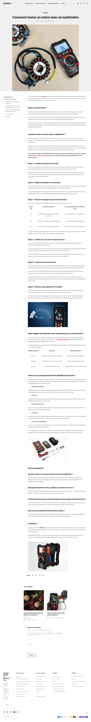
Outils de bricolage (40, 3)
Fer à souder (39, 684)
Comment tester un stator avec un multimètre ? (13, 102)
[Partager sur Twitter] (36, 575)
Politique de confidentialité (48, 633)
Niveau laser (39, 678)
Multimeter (46, 12)
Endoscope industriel (41, 676)
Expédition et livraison (58, 684)
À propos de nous (57, 676)
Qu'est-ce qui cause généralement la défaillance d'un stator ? (13, 110)
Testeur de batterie (20, 694)
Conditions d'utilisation (58, 689)
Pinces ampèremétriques (22, 678)
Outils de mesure (29, 3)
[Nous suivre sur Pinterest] (11, 712)
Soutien (63, 3)
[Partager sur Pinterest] (39, 575)
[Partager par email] (43, 575)
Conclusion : (8, 116)
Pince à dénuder (40, 689)
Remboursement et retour (59, 686)
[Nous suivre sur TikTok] (18, 712)
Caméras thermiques (41, 696)
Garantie (74, 678)
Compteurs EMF (40, 681)
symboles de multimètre (63, 339)
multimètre (43, 96)
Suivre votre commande (77, 676)
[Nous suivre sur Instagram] (7, 712)
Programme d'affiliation (77, 686)
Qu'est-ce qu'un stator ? (11, 99)
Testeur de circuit (20, 689)
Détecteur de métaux (41, 686)
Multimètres (19, 676)
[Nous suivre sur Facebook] (4, 712)
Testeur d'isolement (20, 696)
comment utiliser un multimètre (35, 155)
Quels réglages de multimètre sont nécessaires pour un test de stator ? (13, 106)
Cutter (37, 694)
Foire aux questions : (10, 113)
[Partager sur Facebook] (33, 575)
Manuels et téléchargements (78, 681)
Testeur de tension (20, 686)
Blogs (54, 681)
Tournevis (38, 691)
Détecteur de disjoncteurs (22, 684)
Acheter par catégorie (53, 3)
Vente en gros (75, 684)
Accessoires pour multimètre (23, 681)
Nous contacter (56, 678)
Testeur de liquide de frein (22, 691)
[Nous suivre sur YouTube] (14, 712)
